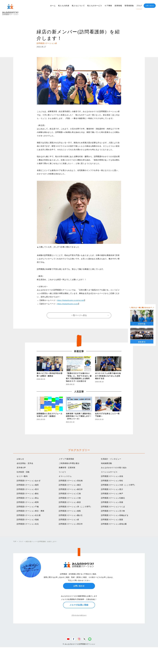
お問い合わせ (150, 5)
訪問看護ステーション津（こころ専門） (75, 507)
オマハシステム (65, 476)
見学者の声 (21, 468)
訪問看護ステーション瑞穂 (28, 520)
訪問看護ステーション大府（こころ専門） (118, 485)
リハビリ (62, 472)
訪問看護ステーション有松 (112, 481)
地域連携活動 (106, 463)
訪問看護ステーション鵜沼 (70, 485)
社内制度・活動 (23, 472)
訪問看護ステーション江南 (70, 494)
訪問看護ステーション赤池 (112, 476)
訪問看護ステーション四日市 (71, 524)
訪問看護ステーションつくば (113, 507)
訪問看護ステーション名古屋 (29, 515)
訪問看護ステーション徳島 (70, 511)
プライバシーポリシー (78, 615)
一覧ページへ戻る (79, 315)
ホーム (53, 6)
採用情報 (118, 6)
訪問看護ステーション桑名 (28, 494)
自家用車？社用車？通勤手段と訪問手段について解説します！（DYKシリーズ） (79, 416)
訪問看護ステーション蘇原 (70, 502)
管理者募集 (129, 6)
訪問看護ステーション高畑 (112, 502)
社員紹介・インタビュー (111, 459)
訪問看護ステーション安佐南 (71, 481)
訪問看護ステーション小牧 (70, 498)
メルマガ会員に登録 (79, 605)
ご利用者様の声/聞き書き (69, 463)
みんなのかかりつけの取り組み (114, 468)
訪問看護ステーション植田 (28, 485)
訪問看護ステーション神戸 (112, 494)
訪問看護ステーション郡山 (28, 498)
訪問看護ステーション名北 (28, 524)
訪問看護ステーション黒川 (112, 489)
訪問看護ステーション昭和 (28, 502)
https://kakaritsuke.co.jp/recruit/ (70, 300)
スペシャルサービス (109, 472)
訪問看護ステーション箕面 (112, 520)
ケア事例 (108, 6)
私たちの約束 (63, 6)
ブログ (139, 6)
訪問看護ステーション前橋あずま (115, 515)
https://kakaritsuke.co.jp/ (67, 304)
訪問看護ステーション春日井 (71, 489)
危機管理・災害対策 (67, 468)
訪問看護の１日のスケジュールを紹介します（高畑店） (49, 414)
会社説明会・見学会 (25, 463)
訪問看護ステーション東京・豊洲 (30, 511)
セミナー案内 (22, 476)
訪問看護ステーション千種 (28, 507)
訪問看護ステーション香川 (28, 489)
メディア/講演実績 (66, 459)
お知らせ (20, 459)
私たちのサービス (94, 6)
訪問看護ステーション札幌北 (113, 498)
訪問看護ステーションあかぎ (29, 481)
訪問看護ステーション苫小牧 (113, 511)
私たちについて (78, 6)
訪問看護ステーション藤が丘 (71, 515)
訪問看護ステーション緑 (69, 520)
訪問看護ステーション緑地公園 (114, 524)
